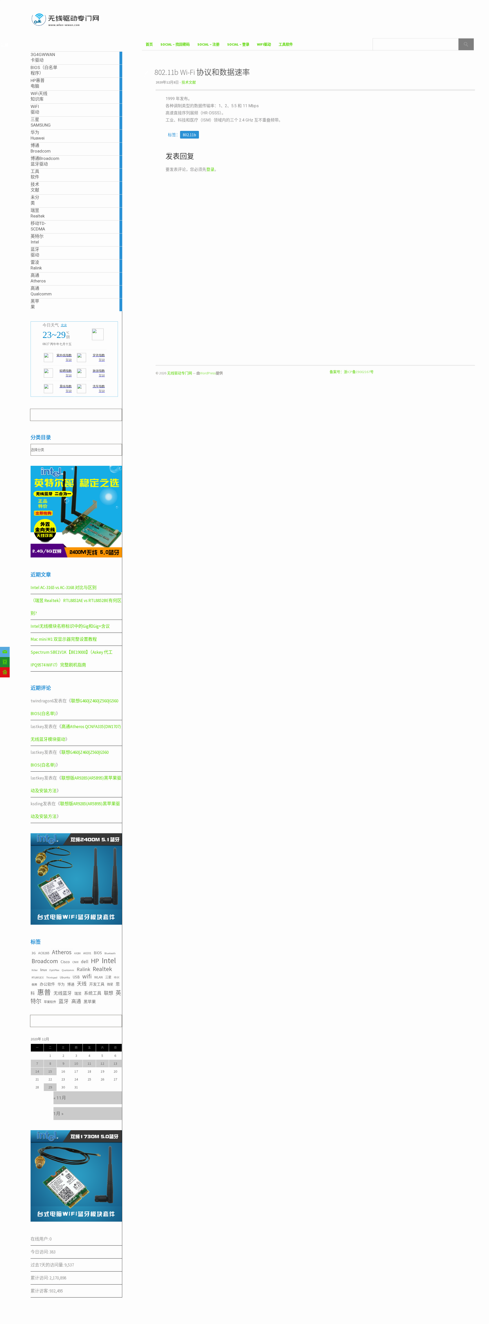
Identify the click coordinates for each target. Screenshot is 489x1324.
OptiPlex (54, 970)
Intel (109, 960)
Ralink (83, 969)
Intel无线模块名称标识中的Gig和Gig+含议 (70, 626)
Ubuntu (65, 977)
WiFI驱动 (264, 44)
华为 (61, 984)
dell (84, 961)
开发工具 (96, 984)
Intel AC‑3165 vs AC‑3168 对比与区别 (64, 587)
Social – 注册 (208, 44)
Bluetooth (110, 953)
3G (34, 953)
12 (102, 1063)
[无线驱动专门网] (66, 27)
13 (115, 1063)
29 (50, 1087)
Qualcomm (68, 970)
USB (76, 977)
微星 (110, 984)
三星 (108, 977)
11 (89, 1063)
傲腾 (34, 984)
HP (95, 961)
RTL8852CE (38, 977)
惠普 (44, 992)
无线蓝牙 (62, 993)
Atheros (62, 952)
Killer (35, 970)
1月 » (58, 1113)
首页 (149, 44)
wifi (87, 976)
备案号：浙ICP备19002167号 (352, 372)
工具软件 (286, 44)
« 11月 (59, 1097)
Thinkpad (51, 977)
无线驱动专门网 (179, 373)
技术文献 (189, 82)
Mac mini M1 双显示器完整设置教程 (64, 639)
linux (43, 969)
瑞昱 (78, 993)
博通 (70, 984)
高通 (76, 1001)
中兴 (116, 977)
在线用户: (40, 1239)
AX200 (77, 953)
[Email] (5, 652)
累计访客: (40, 1291)
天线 (82, 984)
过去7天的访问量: (47, 1265)
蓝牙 (64, 1001)
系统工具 (92, 993)
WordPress (208, 373)
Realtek (102, 969)
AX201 (87, 953)
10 (76, 1063)
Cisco (65, 961)
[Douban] (5, 662)
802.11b (189, 134)
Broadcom (45, 961)
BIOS (98, 952)
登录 (210, 169)
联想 (108, 993)
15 (50, 1071)
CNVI (75, 962)
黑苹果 (90, 1001)
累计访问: (40, 1278)
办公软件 (47, 984)
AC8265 (43, 953)
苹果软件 (50, 1002)
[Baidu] (5, 672)
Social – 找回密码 (175, 44)
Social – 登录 (238, 44)
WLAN (98, 977)
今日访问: (40, 1252)
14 (37, 1071)
